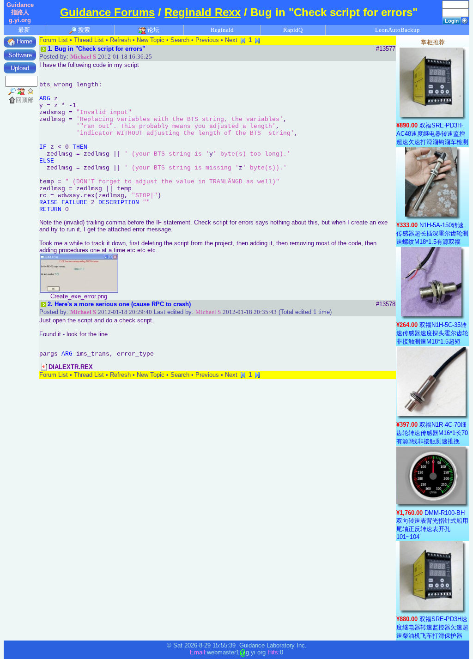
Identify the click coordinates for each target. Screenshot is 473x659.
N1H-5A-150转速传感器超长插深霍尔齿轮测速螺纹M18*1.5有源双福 (432, 233)
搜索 (83, 29)
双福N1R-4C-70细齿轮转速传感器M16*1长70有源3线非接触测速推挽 (432, 433)
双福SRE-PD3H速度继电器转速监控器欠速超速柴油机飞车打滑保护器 (432, 627)
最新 (24, 29)
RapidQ (293, 29)
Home (23, 41)
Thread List (89, 39)
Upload (20, 68)
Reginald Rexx (202, 12)
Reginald (222, 29)
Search (179, 39)
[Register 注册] (464, 20)
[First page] (243, 39)
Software (20, 55)
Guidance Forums (107, 12)
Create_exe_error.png (78, 296)
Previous (207, 39)
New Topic (150, 39)
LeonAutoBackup (397, 29)
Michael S (83, 56)
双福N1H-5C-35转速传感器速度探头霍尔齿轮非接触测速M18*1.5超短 (432, 333)
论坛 (152, 29)
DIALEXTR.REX (71, 366)
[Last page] (257, 39)
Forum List (53, 39)
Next (231, 39)
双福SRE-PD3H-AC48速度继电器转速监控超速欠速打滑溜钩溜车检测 (432, 133)
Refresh (120, 39)
